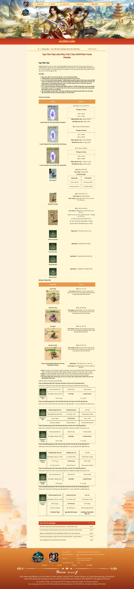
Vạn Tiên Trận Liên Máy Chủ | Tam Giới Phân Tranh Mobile (65, 49)
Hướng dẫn (45, 49)
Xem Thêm (91, 523)
